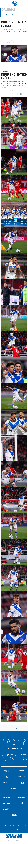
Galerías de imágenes (13, 728)
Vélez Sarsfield (15, 3)
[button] (8, 41)
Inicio (2, 728)
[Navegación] (2, 2)
